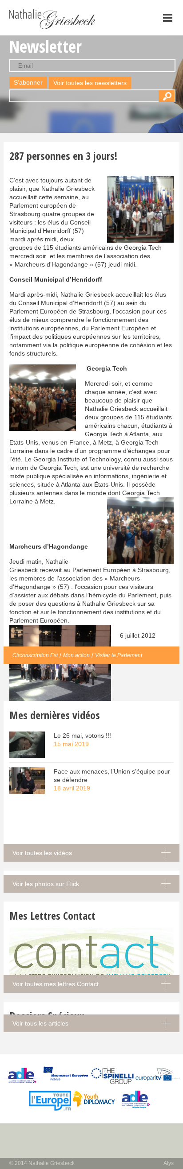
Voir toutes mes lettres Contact (55, 983)
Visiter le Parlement (118, 655)
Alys (168, 1163)
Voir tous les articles (40, 1023)
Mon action (76, 655)
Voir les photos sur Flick (45, 883)
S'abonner (28, 82)
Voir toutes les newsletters (90, 82)
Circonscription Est (35, 655)
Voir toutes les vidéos (42, 852)
